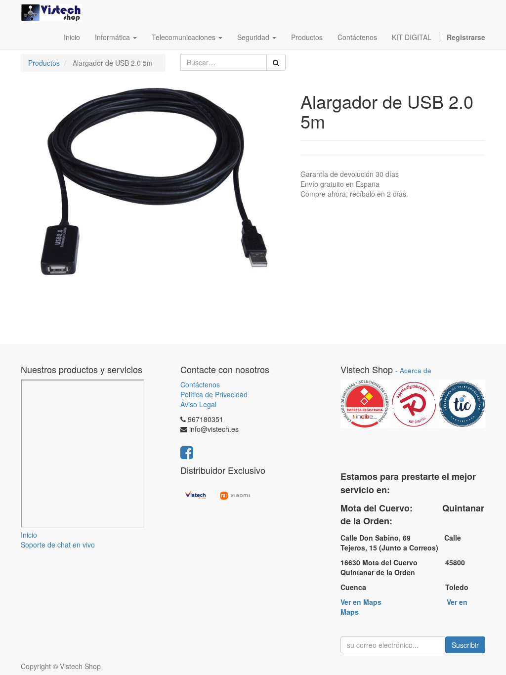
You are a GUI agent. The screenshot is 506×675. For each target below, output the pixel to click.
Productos (44, 63)
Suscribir (465, 645)
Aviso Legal (198, 404)
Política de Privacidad (214, 394)
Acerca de (415, 370)
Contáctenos (200, 384)
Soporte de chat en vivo (58, 544)
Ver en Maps (360, 602)
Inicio (29, 535)
